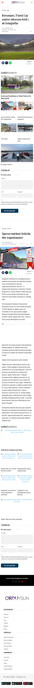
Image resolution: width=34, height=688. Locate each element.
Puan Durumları (8, 646)
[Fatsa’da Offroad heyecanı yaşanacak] (25, 108)
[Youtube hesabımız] (22, 582)
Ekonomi (6, 617)
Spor (31, 31)
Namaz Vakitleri (8, 640)
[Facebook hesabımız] (13, 582)
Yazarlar (6, 660)
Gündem (22, 244)
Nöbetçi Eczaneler (9, 637)
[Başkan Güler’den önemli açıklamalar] (17, 508)
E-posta (20, 192)
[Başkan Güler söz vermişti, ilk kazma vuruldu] (9, 459)
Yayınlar (6, 649)
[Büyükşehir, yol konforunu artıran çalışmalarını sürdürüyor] (9, 481)
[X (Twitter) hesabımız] (16, 582)
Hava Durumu (7, 643)
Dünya (5, 629)
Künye (5, 663)
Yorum (3, 178)
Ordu (27, 244)
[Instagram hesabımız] (19, 582)
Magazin (6, 626)
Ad (2, 192)
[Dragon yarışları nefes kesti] (25, 129)
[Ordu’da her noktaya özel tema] (17, 438)
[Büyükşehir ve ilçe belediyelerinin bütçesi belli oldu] (25, 481)
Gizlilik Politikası (8, 666)
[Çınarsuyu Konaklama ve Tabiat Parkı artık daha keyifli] (17, 84)
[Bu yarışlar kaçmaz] (17, 153)
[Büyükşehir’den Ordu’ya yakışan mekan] (25, 459)
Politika (6, 623)
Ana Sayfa (6, 657)
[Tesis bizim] (9, 129)
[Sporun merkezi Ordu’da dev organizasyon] (9, 108)
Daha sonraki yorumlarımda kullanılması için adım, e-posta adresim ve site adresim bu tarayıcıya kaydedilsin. (16, 203)
